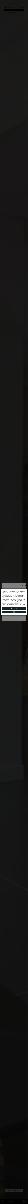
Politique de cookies (20, 604)
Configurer (14, 608)
